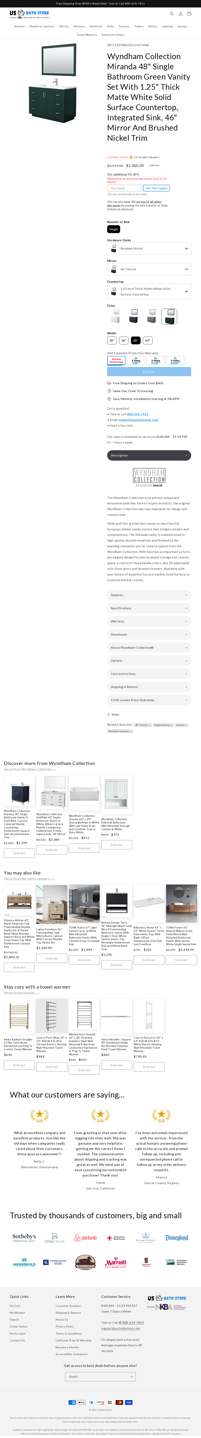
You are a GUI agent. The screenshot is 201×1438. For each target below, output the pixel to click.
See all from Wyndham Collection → (30, 769)
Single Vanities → (163, 725)
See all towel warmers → (21, 992)
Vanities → (181, 725)
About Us (62, 1319)
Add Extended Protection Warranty (132, 353)
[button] (19, 26)
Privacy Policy (65, 1326)
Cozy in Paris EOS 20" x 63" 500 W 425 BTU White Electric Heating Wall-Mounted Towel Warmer (148, 1044)
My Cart (15, 1305)
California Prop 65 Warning (73, 1340)
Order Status (18, 1326)
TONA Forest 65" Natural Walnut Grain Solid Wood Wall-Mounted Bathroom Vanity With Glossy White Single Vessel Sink (181, 936)
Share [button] (115, 714)
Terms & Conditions (69, 1333)
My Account (18, 1333)
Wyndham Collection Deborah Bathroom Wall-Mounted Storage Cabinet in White (115, 824)
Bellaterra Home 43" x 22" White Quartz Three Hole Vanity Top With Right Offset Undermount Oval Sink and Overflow (149, 936)
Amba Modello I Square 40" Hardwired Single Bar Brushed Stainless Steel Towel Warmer (116, 1044)
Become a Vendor (67, 1347)
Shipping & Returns (68, 1312)
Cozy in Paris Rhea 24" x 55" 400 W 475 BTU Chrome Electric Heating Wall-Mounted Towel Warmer (51, 1044)
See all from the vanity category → (29, 878)
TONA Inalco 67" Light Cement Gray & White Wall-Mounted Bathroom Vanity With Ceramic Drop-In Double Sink (84, 936)
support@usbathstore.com (138, 420)
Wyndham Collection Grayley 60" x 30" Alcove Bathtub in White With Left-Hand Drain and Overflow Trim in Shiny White (84, 824)
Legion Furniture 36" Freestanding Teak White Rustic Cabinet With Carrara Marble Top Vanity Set (49, 936)
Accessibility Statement (72, 1354)
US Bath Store (105, 1410)
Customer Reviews (68, 1305)
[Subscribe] (131, 1376)
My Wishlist (18, 1312)
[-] (116, 361)
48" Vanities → (143, 725)
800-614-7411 (137, 414)
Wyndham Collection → (120, 731)
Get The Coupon (156, 188)
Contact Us (17, 1340)
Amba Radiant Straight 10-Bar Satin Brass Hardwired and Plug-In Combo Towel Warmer (18, 1044)
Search (14, 1319)
